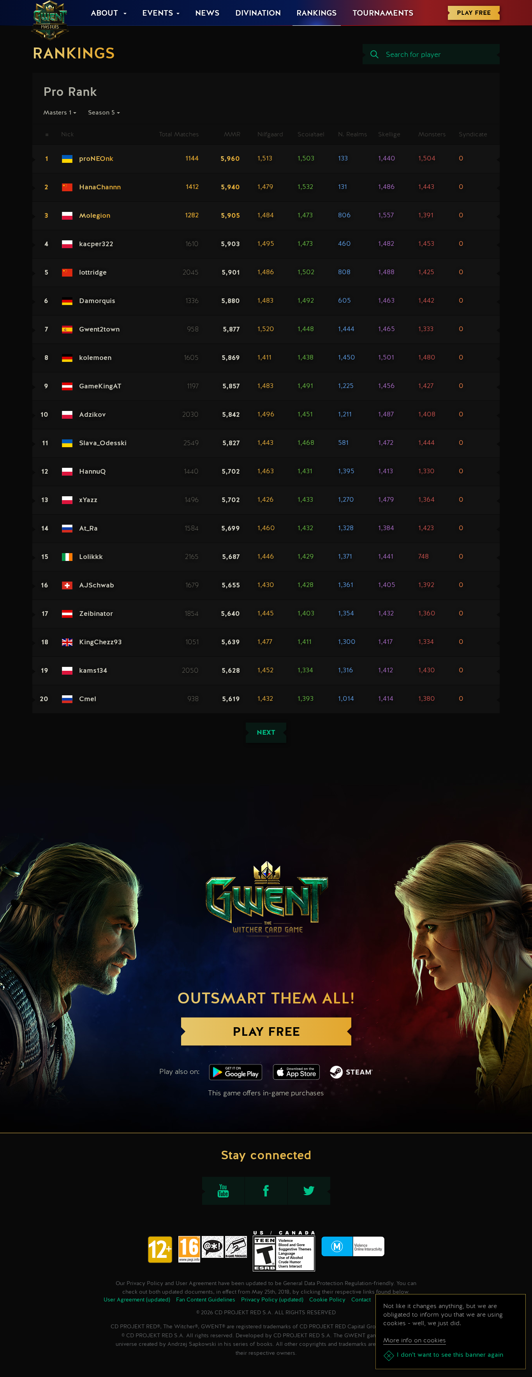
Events (157, 14)
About (105, 14)
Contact (361, 1300)
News (207, 14)
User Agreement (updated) (137, 1300)
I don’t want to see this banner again (450, 1355)
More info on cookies (414, 1340)
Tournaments (383, 14)
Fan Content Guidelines (205, 1300)
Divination (258, 14)
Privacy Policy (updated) (272, 1300)
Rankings (316, 14)
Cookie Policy (327, 1300)
